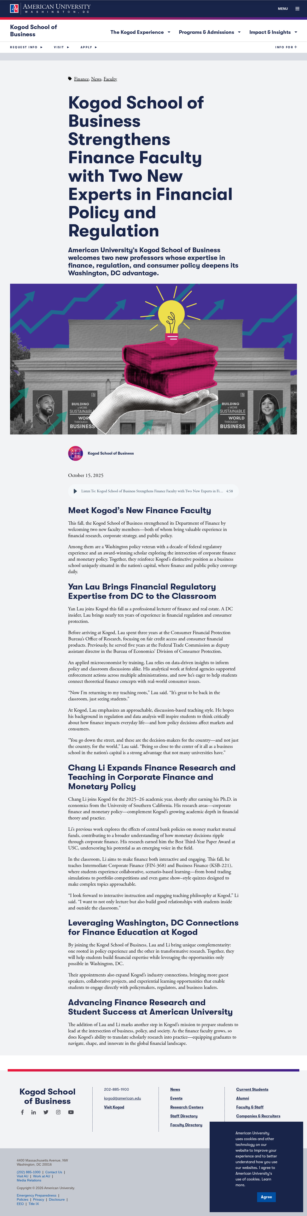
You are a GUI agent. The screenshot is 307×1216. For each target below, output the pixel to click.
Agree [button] (266, 1197)
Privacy (38, 1199)
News (96, 79)
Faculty (110, 79)
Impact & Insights (274, 31)
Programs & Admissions (211, 31)
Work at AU (41, 1176)
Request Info (24, 47)
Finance (81, 79)
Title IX (34, 1204)
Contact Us (53, 1172)
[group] (153, 491)
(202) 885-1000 (29, 1172)
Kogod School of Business (33, 31)
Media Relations (29, 1180)
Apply (86, 47)
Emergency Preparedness (36, 1195)
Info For (284, 47)
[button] (75, 491)
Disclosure (57, 1199)
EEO (20, 1204)
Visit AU (22, 1176)
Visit (59, 47)
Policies (22, 1199)
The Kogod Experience (142, 31)
